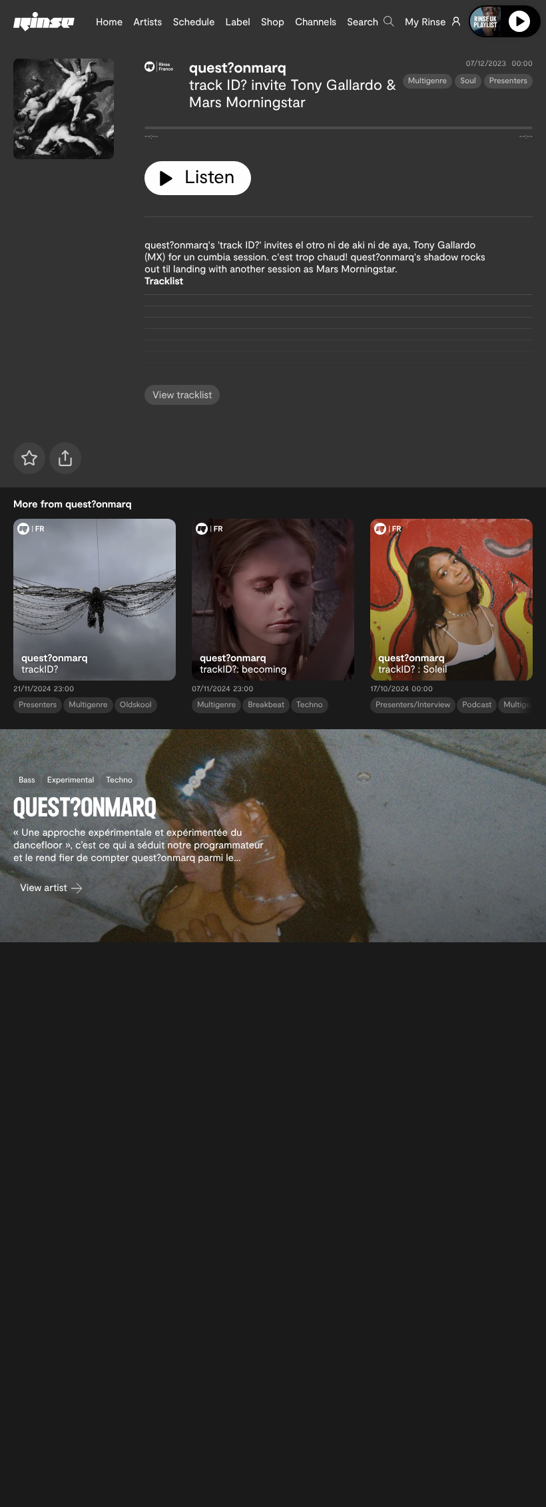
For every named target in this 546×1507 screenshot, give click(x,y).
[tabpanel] (338, 131)
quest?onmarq (237, 67)
